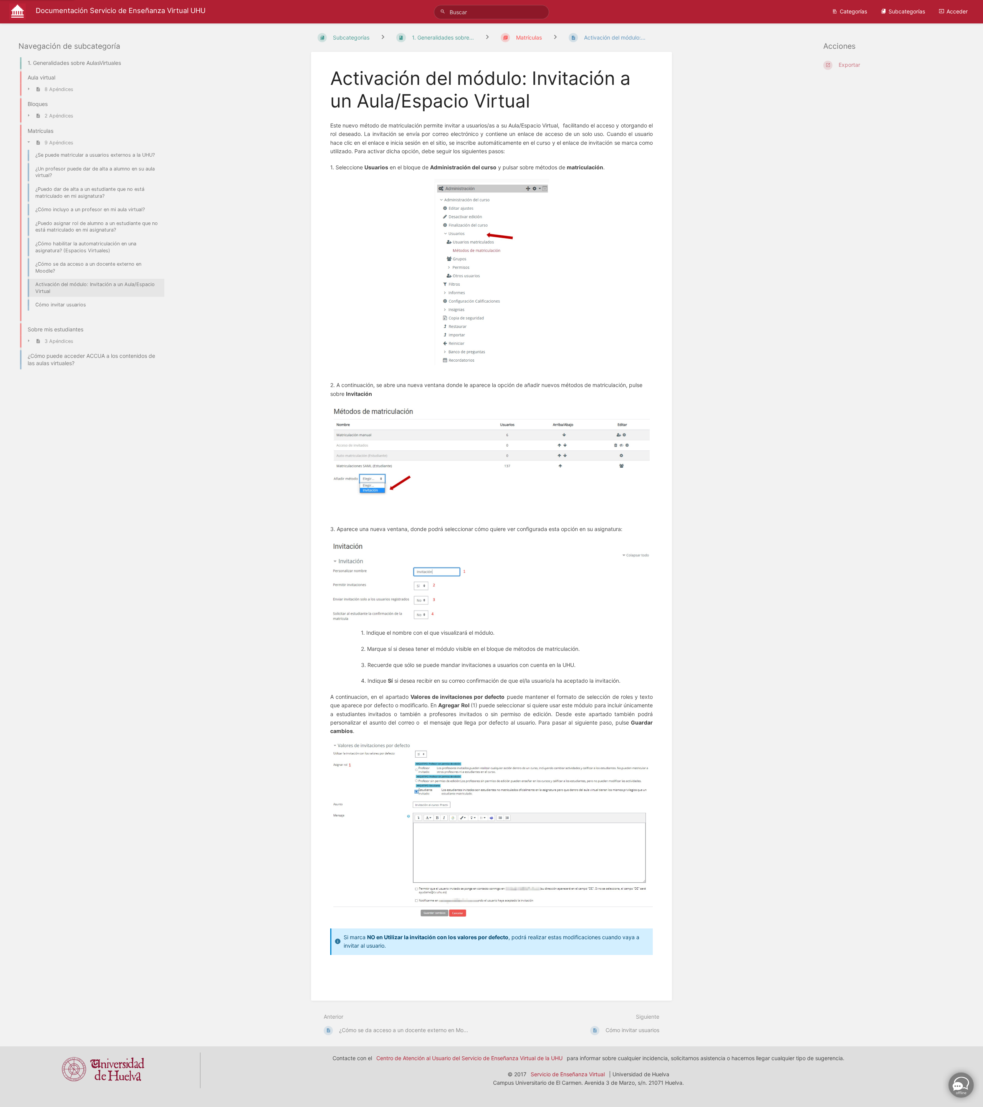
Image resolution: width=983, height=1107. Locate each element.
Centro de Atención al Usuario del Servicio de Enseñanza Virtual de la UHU (469, 1058)
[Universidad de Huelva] (103, 1084)
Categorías (853, 11)
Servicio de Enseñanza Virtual (568, 1074)
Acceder (957, 11)
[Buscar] (444, 11)
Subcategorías (907, 11)
